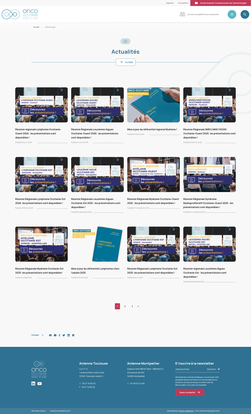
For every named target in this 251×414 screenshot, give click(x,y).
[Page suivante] (138, 306)
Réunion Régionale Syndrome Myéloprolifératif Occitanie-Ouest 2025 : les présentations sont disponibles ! (208, 203)
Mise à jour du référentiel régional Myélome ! (152, 129)
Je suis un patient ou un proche (203, 14)
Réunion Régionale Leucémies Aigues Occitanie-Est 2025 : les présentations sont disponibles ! (95, 203)
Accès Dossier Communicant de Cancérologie (223, 3)
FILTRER (129, 62)
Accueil (36, 27)
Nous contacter (187, 392)
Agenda (169, 3)
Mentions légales (38, 411)
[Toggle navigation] (233, 14)
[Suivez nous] (34, 383)
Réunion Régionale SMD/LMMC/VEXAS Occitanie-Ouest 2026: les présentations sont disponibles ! (209, 133)
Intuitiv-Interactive (186, 411)
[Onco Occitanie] (20, 14)
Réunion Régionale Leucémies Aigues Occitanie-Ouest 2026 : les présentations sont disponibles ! (94, 133)
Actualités (183, 3)
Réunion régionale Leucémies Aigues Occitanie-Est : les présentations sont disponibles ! (204, 272)
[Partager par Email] (55, 335)
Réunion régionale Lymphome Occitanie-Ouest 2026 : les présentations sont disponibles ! (38, 133)
